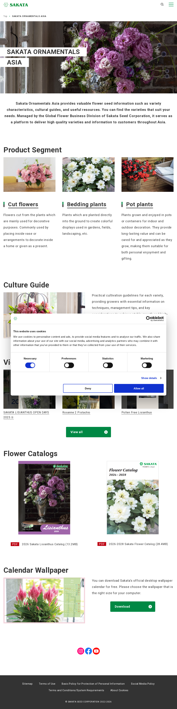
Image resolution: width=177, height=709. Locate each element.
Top (5, 16)
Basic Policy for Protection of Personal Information (93, 683)
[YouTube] (96, 650)
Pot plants (139, 204)
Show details (149, 377)
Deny (88, 388)
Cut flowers (23, 204)
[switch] (69, 365)
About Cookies (119, 690)
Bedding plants (86, 204)
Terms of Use (47, 683)
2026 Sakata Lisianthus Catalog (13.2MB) (50, 544)
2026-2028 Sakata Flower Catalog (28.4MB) (138, 544)
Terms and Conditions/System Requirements (76, 690)
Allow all (139, 388)
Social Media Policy (143, 683)
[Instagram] (80, 650)
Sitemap (27, 683)
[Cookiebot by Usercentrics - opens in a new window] (148, 318)
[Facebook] (88, 650)
